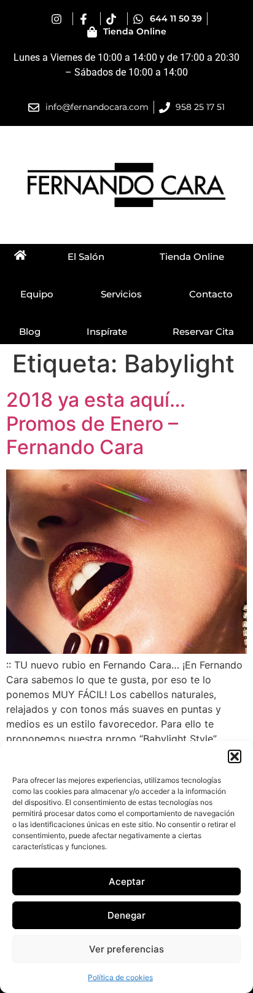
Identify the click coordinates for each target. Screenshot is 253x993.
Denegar (126, 915)
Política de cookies (120, 977)
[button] (234, 756)
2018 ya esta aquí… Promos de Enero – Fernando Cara (95, 423)
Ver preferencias (126, 949)
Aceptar (127, 881)
